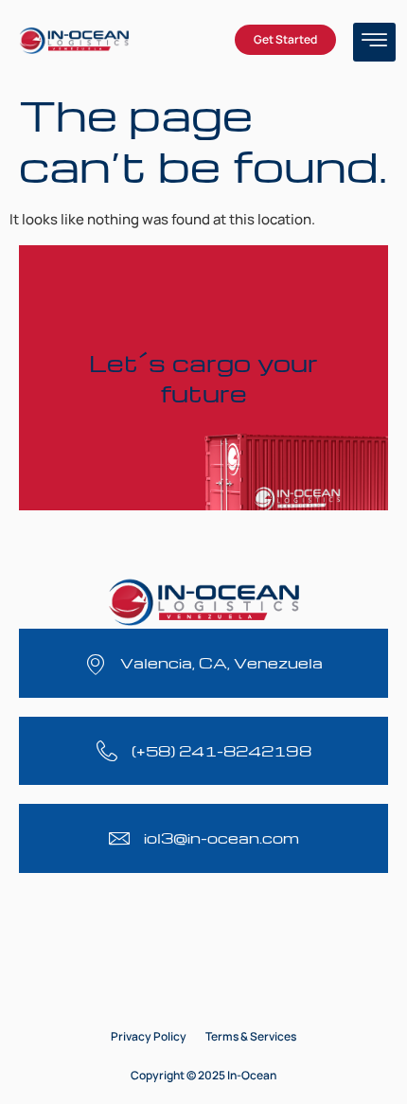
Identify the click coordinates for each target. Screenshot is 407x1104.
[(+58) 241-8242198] (107, 750)
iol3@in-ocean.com (221, 837)
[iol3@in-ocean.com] (119, 838)
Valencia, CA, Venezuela (221, 662)
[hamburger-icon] (374, 42)
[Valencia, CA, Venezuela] (95, 663)
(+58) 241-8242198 (221, 750)
